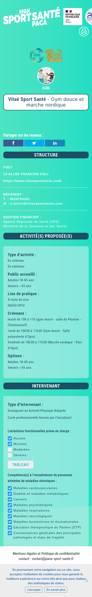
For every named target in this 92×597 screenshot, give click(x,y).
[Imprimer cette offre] (84, 31)
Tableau (20, 464)
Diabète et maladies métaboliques (41, 493)
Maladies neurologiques (32, 516)
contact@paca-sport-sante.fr (52, 559)
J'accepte (34, 589)
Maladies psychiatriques (32, 505)
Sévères (20, 455)
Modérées (21, 449)
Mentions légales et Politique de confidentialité (46, 553)
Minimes (20, 444)
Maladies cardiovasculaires (35, 488)
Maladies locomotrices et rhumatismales (46, 521)
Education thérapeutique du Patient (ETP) (47, 527)
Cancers (20, 499)
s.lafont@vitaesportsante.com (36, 203)
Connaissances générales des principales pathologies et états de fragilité (47, 535)
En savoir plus (55, 589)
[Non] (86, 580)
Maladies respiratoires (31, 510)
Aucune (19, 438)
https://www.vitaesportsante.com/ (32, 181)
